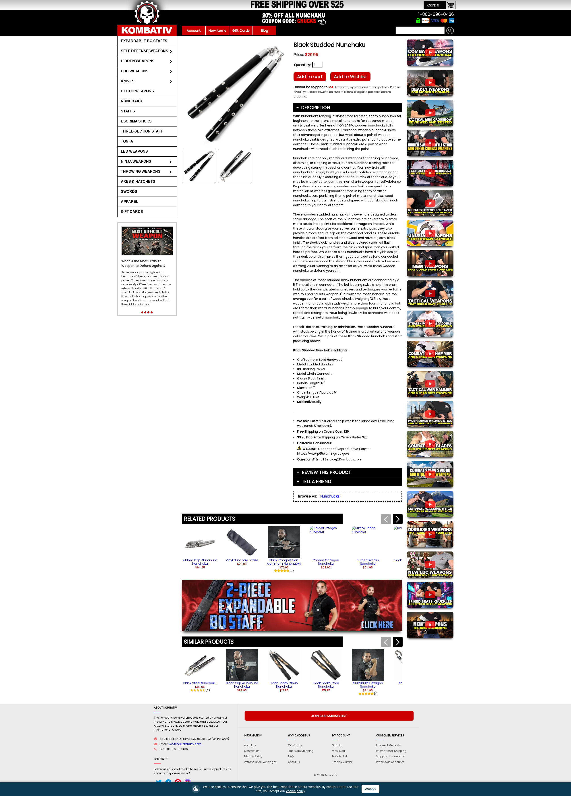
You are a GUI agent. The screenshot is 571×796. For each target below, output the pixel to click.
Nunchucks (329, 496)
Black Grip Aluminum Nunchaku (242, 685)
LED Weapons (134, 151)
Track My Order (342, 762)
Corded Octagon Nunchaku (325, 562)
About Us (250, 745)
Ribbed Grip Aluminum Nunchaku (200, 562)
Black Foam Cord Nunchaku (326, 685)
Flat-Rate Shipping (301, 751)
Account (194, 30)
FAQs (291, 756)
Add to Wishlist (350, 76)
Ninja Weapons (136, 161)
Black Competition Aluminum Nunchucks (284, 562)
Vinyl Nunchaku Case (242, 560)
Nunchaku (131, 101)
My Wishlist (339, 756)
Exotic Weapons (137, 91)
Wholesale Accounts (390, 762)
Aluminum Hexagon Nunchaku (367, 685)
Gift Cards (241, 30)
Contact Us (251, 751)
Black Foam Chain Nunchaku (284, 685)
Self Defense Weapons (144, 51)
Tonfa (127, 141)
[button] (398, 519)
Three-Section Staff (142, 131)
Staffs (128, 111)
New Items (217, 30)
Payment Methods (388, 745)
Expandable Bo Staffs (144, 41)
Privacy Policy (253, 756)
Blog (264, 30)
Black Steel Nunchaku (200, 683)
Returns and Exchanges (260, 762)
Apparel (129, 201)
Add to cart (310, 76)
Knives (127, 81)
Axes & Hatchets (138, 181)
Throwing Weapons (140, 171)
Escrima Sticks (136, 121)
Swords (129, 191)
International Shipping (391, 751)
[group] (200, 547)
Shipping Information (390, 756)
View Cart (338, 751)
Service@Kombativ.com (184, 744)
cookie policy (295, 791)
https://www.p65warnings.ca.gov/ (323, 453)
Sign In (336, 745)
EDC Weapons (134, 71)
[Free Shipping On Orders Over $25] (230, 8)
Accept (370, 789)
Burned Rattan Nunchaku (368, 562)
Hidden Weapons (138, 61)
